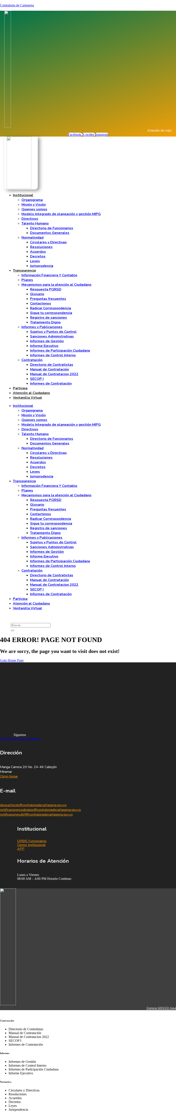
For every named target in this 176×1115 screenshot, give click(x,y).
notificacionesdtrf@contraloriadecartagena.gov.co (36, 814)
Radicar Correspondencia (50, 308)
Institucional (23, 195)
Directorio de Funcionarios (51, 228)
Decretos (38, 256)
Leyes (35, 261)
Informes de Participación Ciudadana (60, 350)
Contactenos (40, 303)
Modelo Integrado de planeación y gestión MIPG (61, 214)
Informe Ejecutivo (44, 345)
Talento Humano (35, 223)
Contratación (31, 360)
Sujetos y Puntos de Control (53, 331)
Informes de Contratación (51, 383)
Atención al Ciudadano (31, 393)
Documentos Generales (49, 232)
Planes (27, 280)
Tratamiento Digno (45, 322)
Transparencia (24, 270)
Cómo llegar (9, 776)
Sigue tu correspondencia (51, 313)
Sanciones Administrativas (52, 336)
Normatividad (32, 237)
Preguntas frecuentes (48, 298)
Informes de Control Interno (53, 355)
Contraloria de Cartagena (17, 5)
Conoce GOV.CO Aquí (161, 1008)
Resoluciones (41, 247)
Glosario (37, 294)
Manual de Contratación (49, 369)
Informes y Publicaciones (41, 327)
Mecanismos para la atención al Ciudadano (56, 284)
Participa (20, 388)
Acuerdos (38, 251)
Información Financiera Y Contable (49, 275)
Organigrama (32, 200)
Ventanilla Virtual (27, 397)
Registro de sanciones (48, 317)
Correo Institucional (31, 845)
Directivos (29, 218)
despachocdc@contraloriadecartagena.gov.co (33, 805)
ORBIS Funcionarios (32, 841)
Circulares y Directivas (48, 242)
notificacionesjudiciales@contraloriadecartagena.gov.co (40, 809)
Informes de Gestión (47, 341)
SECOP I (37, 378)
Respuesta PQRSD (45, 289)
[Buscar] (12, 630)
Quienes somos (34, 209)
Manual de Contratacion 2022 (54, 374)
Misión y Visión (33, 204)
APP (20, 848)
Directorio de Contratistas (51, 364)
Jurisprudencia (41, 265)
